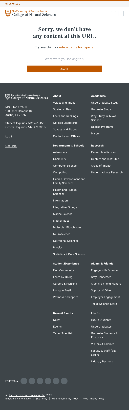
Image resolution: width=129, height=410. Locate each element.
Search (64, 69)
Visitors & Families (102, 344)
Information (60, 200)
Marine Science (62, 214)
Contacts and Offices (66, 136)
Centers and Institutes (105, 159)
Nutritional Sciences (65, 240)
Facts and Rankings (65, 116)
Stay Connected (101, 277)
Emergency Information (18, 398)
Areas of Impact (101, 165)
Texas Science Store (104, 303)
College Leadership (65, 122)
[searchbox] (64, 59)
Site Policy (41, 398)
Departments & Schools (68, 145)
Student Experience (66, 263)
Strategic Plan (62, 109)
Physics (58, 247)
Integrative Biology (65, 207)
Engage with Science (104, 270)
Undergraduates (101, 326)
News (56, 319)
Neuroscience (61, 234)
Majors (95, 133)
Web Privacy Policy (93, 398)
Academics (98, 96)
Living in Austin (62, 290)
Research (97, 145)
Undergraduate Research (107, 172)
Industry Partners (102, 361)
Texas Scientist (62, 333)
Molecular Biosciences (67, 227)
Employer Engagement (105, 297)
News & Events (63, 313)
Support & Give (101, 290)
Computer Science (65, 165)
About (57, 96)
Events (57, 326)
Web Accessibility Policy (65, 398)
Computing (60, 172)
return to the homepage (76, 47)
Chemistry (59, 159)
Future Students (101, 319)
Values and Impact (64, 102)
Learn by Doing (63, 277)
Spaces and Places (65, 129)
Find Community (63, 270)
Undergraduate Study (104, 102)
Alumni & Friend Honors (106, 283)
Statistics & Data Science (69, 254)
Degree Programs (102, 126)
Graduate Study (101, 109)
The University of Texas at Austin (27, 395)
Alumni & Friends (102, 263)
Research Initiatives (103, 152)
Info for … (97, 313)
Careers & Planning (65, 283)
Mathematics (61, 220)
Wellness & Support (65, 297)
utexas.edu (12, 4)
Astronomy (60, 152)
